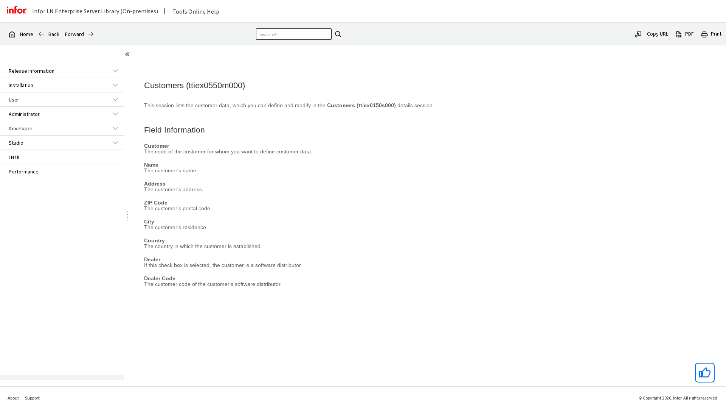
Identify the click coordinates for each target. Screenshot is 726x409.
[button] (54, 71)
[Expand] (115, 70)
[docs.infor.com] (11, 34)
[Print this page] (704, 33)
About (13, 398)
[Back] (41, 34)
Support (32, 398)
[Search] (336, 34)
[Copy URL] (638, 33)
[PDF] (678, 33)
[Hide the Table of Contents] (128, 55)
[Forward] (91, 34)
